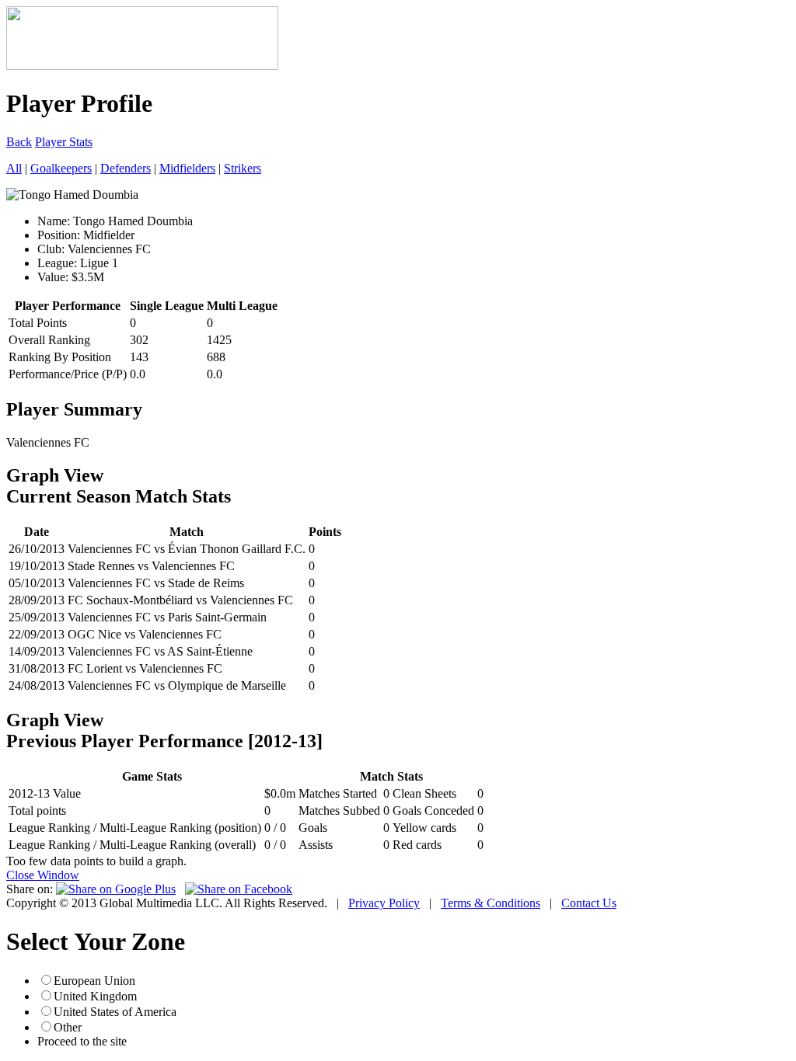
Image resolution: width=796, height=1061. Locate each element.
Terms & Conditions (490, 903)
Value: (52, 277)
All (14, 168)
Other (68, 1027)
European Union (94, 980)
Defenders (125, 168)
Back (19, 141)
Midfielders (187, 168)
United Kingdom (95, 996)
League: (57, 263)
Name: (53, 221)
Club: (51, 249)
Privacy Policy (384, 903)
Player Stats (64, 141)
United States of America (115, 1011)
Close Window (42, 875)
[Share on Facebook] (238, 889)
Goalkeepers (61, 168)
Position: (58, 235)
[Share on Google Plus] (116, 889)
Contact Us (588, 903)
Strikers (242, 168)
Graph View (54, 475)
